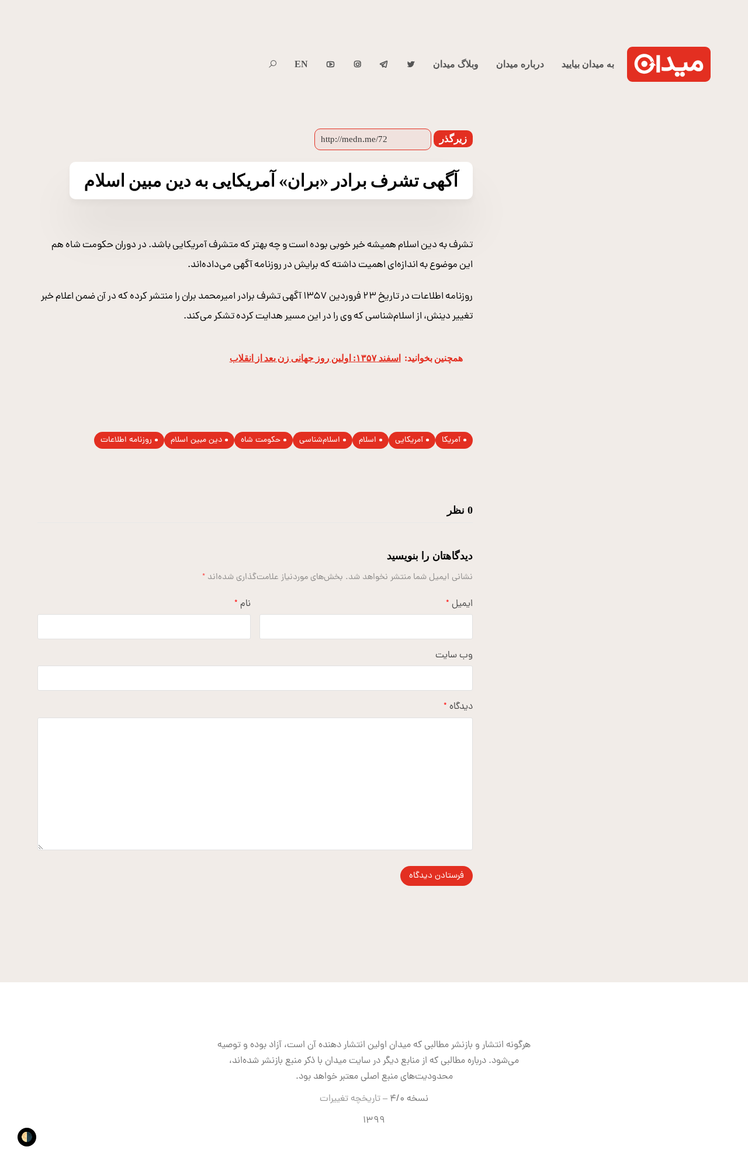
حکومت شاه (260, 440)
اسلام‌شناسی (319, 440)
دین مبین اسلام (196, 440)
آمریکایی (409, 440)
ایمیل (459, 604)
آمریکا (451, 440)
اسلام (367, 440)
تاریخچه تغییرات (350, 1099)
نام (242, 604)
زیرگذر (453, 138)
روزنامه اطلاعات (126, 440)
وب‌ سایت (454, 656)
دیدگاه (458, 707)
